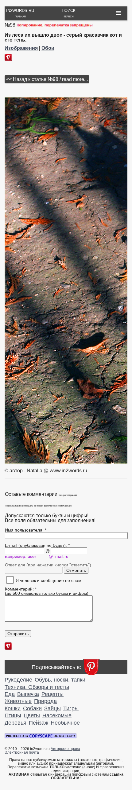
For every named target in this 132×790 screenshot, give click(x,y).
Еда (10, 694)
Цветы (32, 715)
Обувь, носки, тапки (60, 680)
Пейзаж (38, 723)
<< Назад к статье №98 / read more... (47, 79)
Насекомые (57, 715)
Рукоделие (18, 680)
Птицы (13, 715)
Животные (18, 701)
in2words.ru (20, 13)
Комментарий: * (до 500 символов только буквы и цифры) (46, 591)
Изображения (21, 48)
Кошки (13, 708)
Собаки (32, 708)
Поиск (69, 13)
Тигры (71, 708)
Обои (47, 48)
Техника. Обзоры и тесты (37, 687)
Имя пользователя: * (25, 530)
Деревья (15, 723)
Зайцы (52, 708)
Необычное (65, 723)
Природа (45, 701)
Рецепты (52, 694)
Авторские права (65, 749)
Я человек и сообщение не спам (46, 580)
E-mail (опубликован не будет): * (37, 545)
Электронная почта (22, 752)
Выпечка (28, 694)
